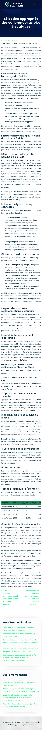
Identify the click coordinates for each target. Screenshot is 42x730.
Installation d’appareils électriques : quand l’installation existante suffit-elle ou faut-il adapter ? (11, 597)
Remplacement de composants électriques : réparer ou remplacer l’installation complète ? (31, 597)
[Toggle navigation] (34, 4)
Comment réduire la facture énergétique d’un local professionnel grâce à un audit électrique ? (20, 642)
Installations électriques (11, 41)
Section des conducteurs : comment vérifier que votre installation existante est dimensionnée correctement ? (20, 657)
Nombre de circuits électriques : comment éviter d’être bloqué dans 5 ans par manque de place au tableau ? (20, 682)
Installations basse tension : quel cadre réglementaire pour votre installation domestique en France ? (17, 697)
